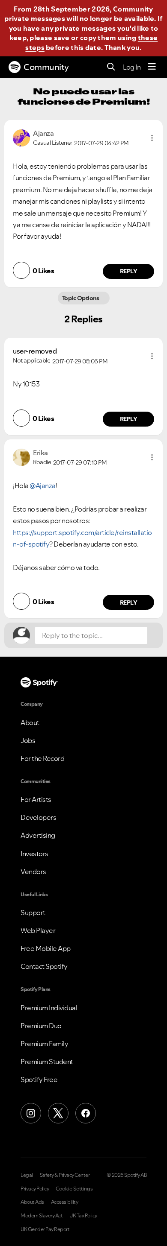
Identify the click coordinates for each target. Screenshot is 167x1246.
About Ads (32, 1202)
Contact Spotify (44, 966)
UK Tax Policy (83, 1215)
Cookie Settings (74, 1188)
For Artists (36, 799)
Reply (128, 271)
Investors (34, 853)
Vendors (33, 871)
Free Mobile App (46, 948)
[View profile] (21, 137)
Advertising (38, 835)
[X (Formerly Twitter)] (58, 1113)
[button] (152, 138)
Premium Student (47, 1061)
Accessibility (64, 1202)
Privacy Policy (35, 1188)
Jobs (28, 740)
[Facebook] (85, 1113)
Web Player (38, 930)
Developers (38, 817)
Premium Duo (41, 1025)
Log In (131, 67)
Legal (27, 1175)
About (30, 722)
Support (33, 912)
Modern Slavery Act (42, 1215)
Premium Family (44, 1043)
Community (46, 67)
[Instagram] (31, 1113)
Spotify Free (39, 1079)
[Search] (111, 67)
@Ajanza (43, 485)
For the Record (42, 758)
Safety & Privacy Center (65, 1175)
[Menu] (152, 67)
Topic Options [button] (81, 298)
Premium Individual (49, 1007)
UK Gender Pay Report (45, 1229)
